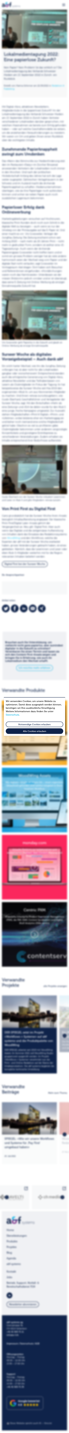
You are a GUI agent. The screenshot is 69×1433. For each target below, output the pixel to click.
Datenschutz (12, 714)
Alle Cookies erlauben (34, 731)
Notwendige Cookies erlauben (34, 724)
